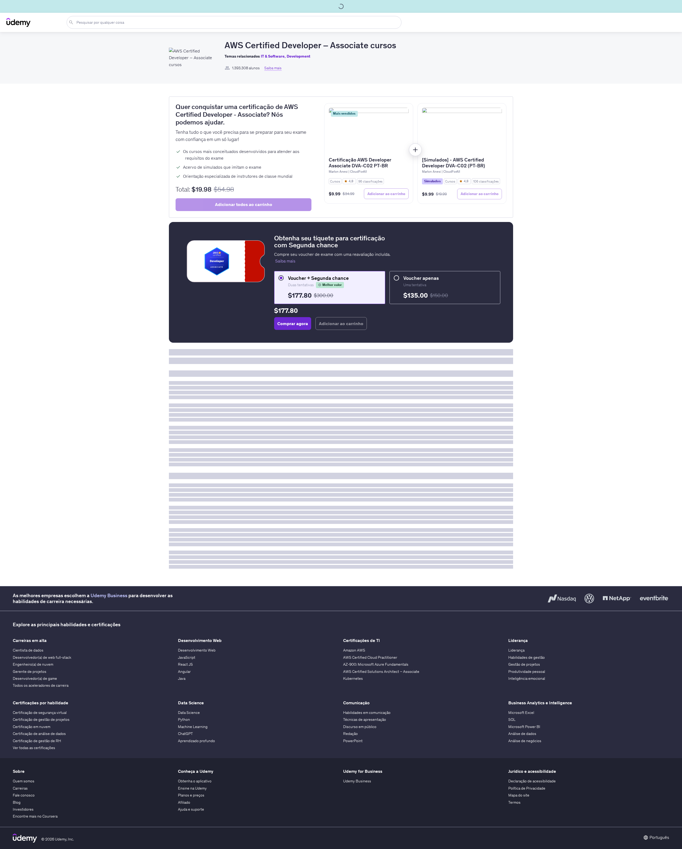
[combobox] (235, 22)
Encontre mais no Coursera (35, 816)
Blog (17, 802)
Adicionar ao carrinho (386, 193)
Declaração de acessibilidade (532, 781)
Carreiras (20, 788)
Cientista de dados (28, 650)
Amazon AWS (354, 650)
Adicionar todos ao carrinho (243, 204)
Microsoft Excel (521, 712)
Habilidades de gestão (526, 657)
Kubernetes (353, 678)
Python (184, 719)
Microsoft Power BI (524, 726)
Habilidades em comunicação (367, 712)
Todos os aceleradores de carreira (40, 685)
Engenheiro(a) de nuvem (33, 664)
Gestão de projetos (524, 664)
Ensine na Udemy (192, 788)
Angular (184, 671)
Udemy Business (109, 595)
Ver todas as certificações (34, 747)
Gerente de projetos (29, 671)
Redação (350, 733)
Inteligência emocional (526, 678)
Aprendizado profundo (196, 740)
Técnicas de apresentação (364, 719)
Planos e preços (191, 795)
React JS (185, 664)
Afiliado (184, 802)
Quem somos (23, 781)
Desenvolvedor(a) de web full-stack (42, 657)
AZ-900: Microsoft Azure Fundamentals (375, 664)
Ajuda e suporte (191, 809)
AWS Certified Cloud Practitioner (370, 657)
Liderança (516, 650)
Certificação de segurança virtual (40, 712)
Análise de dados (522, 733)
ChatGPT (185, 733)
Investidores (23, 809)
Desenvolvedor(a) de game (35, 678)
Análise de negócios (524, 740)
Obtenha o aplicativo (195, 781)
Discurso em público (359, 726)
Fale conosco (24, 795)
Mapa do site (518, 795)
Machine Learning (193, 726)
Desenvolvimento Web (197, 650)
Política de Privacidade (526, 788)
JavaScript (186, 657)
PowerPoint (353, 740)
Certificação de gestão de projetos (41, 719)
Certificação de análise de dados (39, 733)
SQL (511, 719)
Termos (514, 802)
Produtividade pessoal (526, 671)
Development (298, 56)
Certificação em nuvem (31, 726)
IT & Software (273, 56)
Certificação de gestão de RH (37, 740)
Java (181, 678)
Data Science (189, 712)
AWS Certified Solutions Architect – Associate (381, 671)
